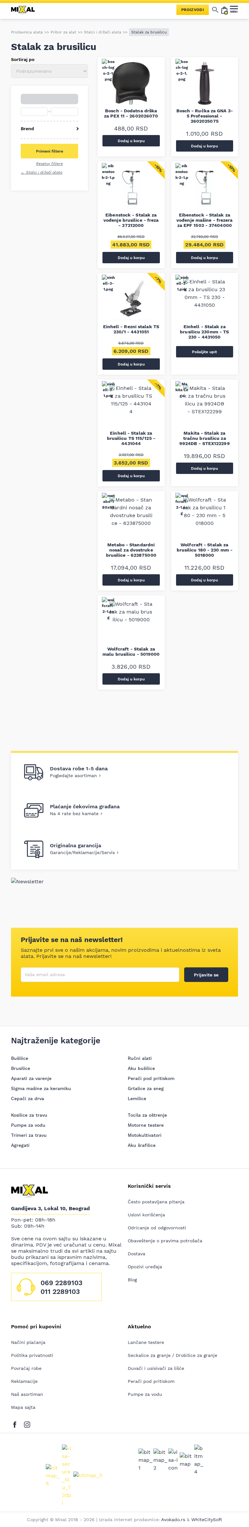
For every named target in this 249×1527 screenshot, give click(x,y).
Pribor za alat (63, 32)
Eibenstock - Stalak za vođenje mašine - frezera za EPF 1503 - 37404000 (204, 220)
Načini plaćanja (28, 1342)
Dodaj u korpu (131, 141)
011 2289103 (60, 1291)
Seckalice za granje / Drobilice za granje (172, 1355)
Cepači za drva (27, 1098)
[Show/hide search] (215, 9)
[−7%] (131, 301)
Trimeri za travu (29, 1135)
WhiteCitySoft (206, 1519)
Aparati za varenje (31, 1078)
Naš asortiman (27, 1394)
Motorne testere (146, 1125)
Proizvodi (192, 9)
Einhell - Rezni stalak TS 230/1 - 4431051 (131, 329)
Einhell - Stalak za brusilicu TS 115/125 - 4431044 (131, 438)
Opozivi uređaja (145, 1266)
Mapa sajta (23, 1407)
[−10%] (131, 189)
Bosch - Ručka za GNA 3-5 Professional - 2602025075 (204, 116)
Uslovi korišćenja (146, 1214)
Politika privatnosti (32, 1355)
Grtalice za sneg (146, 1088)
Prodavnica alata (27, 32)
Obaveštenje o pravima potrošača (165, 1240)
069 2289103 (61, 1283)
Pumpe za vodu (28, 1125)
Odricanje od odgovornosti (157, 1227)
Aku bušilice (141, 1068)
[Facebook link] (16, 1423)
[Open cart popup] (224, 9)
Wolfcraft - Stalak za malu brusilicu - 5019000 (131, 651)
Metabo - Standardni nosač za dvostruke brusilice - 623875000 (131, 550)
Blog (132, 1279)
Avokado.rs (173, 1519)
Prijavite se (206, 974)
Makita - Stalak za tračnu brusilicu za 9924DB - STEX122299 (204, 438)
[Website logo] (25, 10)
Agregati (20, 1145)
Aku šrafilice (142, 1145)
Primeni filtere (49, 151)
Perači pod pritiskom (151, 1078)
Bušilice (19, 1058)
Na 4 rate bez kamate (74, 813)
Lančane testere (146, 1342)
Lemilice (137, 1098)
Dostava (136, 1253)
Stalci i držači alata (102, 32)
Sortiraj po (22, 59)
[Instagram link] (27, 1423)
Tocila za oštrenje (147, 1115)
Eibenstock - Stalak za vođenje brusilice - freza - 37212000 (131, 220)
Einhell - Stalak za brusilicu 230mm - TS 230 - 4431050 (204, 332)
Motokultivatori (144, 1135)
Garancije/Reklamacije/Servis (82, 852)
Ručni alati (140, 1058)
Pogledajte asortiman (73, 775)
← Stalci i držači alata (41, 172)
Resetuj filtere (49, 164)
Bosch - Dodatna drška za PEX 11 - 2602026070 (131, 113)
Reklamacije (24, 1381)
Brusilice (20, 1068)
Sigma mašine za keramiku (41, 1088)
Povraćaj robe (26, 1368)
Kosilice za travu (29, 1115)
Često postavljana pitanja (156, 1201)
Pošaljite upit (204, 352)
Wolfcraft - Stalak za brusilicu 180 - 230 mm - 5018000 (204, 550)
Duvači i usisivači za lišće (156, 1368)
